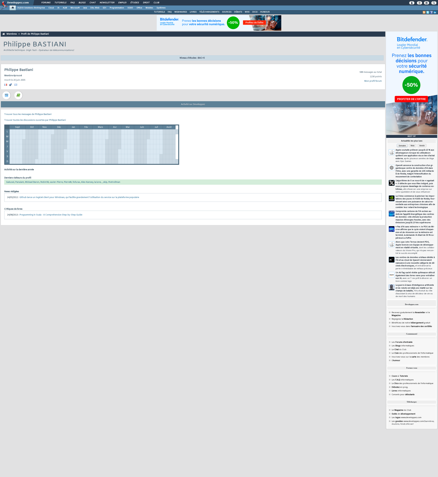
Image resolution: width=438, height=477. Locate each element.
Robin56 (44, 182)
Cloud (51, 8)
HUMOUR (265, 12)
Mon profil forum (373, 81)
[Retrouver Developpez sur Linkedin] (435, 12)
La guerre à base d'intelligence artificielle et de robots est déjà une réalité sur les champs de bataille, (415, 291)
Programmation (117, 8)
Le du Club (401, 410)
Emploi (122, 2)
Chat (92, 2)
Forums (46, 2)
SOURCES (226, 12)
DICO (254, 12)
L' (396, 360)
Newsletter (106, 2)
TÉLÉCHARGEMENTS (209, 12)
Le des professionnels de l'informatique (412, 353)
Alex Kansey (87, 182)
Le (395, 349)
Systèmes (161, 8)
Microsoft (75, 8)
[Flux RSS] (424, 12)
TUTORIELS (159, 12)
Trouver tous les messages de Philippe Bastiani (27, 114)
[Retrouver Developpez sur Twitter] (427, 12)
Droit (146, 2)
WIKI (247, 12)
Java (85, 8)
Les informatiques (403, 346)
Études (134, 2)
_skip (104, 182)
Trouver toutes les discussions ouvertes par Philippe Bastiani (35, 120)
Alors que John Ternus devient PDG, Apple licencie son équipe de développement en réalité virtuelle (415, 248)
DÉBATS (238, 12)
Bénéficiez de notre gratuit (411, 323)
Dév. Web (94, 8)
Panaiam (19, 182)
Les (402, 342)
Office (139, 8)
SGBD (130, 8)
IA (58, 8)
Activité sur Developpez (193, 104)
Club (156, 2)
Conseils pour (403, 394)
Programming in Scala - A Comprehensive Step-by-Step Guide (51, 215)
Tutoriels (60, 2)
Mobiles (149, 8)
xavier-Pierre (56, 182)
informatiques (401, 391)
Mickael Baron (32, 182)
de (403, 414)
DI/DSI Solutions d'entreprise (31, 8)
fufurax (76, 182)
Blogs (82, 2)
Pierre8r (68, 182)
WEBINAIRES (180, 12)
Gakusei (10, 182)
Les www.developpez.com (406, 417)
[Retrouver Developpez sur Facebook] (431, 12)
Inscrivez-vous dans (412, 326)
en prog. (400, 387)
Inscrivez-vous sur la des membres (411, 357)
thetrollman (114, 182)
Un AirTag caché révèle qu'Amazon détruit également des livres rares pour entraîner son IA (415, 276)
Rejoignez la (402, 319)
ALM (65, 8)
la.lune (97, 182)
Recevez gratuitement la (408, 312)
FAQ (72, 2)
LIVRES (193, 12)
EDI (104, 8)
